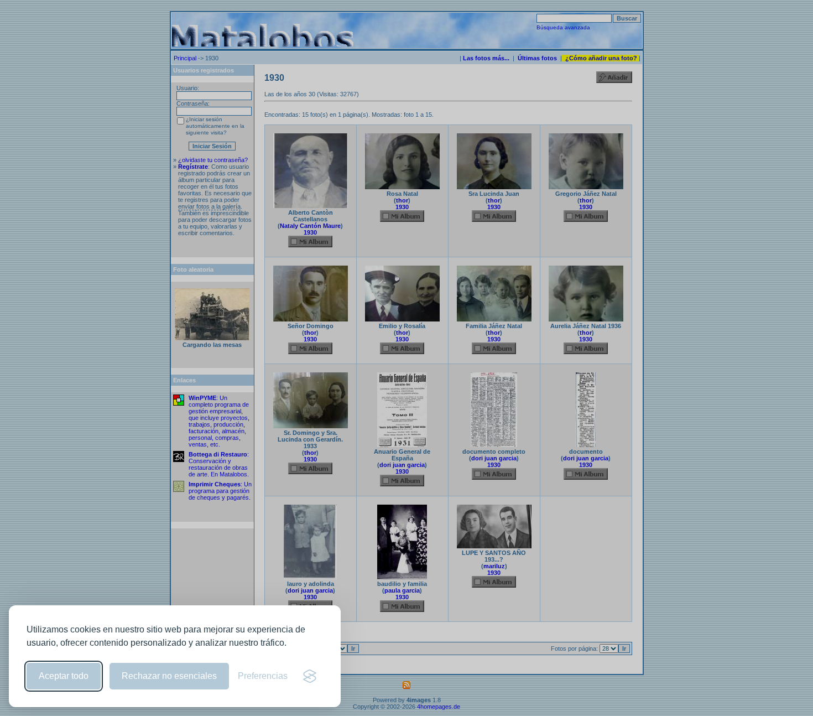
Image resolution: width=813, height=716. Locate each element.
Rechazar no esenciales (169, 676)
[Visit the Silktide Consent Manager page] (309, 676)
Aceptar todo (63, 676)
